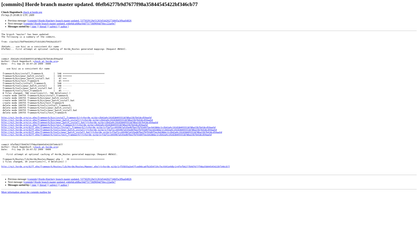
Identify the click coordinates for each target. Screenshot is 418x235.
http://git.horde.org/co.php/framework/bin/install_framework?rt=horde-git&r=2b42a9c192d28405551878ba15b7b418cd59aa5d (76, 117)
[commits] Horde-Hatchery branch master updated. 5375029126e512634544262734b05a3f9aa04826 (79, 20)
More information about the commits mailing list (26, 192)
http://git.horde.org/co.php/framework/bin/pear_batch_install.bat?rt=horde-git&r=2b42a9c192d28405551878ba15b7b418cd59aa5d (79, 122)
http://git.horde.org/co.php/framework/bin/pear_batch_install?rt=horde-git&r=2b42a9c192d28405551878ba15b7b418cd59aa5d (77, 120)
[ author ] (64, 26)
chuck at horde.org (32, 12)
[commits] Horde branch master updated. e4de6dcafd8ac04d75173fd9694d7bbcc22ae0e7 (70, 23)
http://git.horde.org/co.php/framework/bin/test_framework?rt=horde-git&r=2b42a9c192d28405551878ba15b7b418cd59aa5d (74, 125)
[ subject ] (53, 26)
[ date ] (34, 26)
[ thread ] (43, 26)
